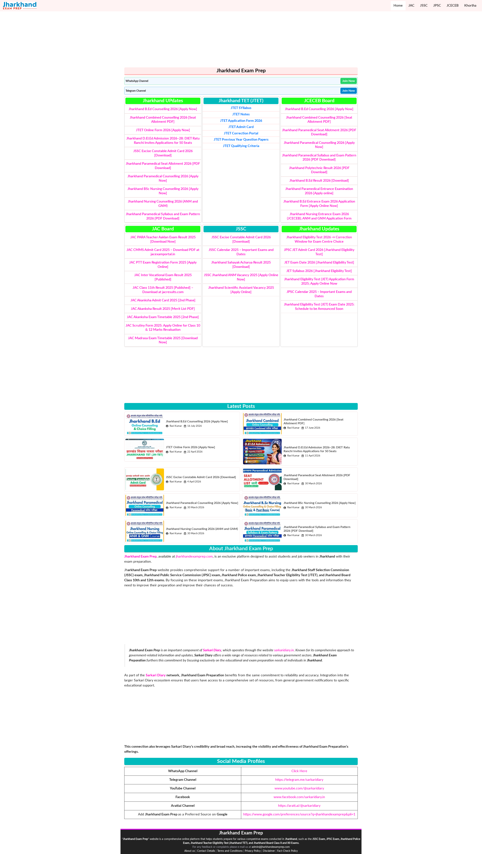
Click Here (299, 771)
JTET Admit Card (241, 127)
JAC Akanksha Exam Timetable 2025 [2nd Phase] (163, 317)
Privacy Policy (253, 851)
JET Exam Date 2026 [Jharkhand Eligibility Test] (319, 262)
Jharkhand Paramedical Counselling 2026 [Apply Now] (202, 502)
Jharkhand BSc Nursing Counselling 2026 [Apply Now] (320, 502)
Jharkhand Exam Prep (140, 556)
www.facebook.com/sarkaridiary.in (299, 797)
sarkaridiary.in (284, 650)
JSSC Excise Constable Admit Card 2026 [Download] (201, 477)
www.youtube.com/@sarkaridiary (299, 788)
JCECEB (453, 5)
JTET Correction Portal (241, 133)
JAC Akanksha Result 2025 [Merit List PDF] (163, 309)
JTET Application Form (237, 121)
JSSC (424, 5)
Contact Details (206, 851)
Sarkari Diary (156, 675)
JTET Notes (241, 114)
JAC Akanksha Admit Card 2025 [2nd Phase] (162, 300)
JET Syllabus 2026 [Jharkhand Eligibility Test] (319, 271)
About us (189, 851)
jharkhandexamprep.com (194, 556)
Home (398, 5)
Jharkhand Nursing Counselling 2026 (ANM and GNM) (202, 528)
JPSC (437, 5)
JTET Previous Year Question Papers (241, 139)
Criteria (241, 146)
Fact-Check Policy (287, 851)
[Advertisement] (237, 41)
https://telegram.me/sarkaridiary (299, 780)
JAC (411, 5)
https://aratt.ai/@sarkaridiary (299, 806)
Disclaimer (269, 851)
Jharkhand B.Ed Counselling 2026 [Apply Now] (163, 109)
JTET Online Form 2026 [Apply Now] (163, 130)
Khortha (470, 5)
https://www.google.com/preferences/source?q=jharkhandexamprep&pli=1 (299, 814)
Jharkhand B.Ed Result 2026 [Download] (319, 180)
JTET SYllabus (241, 108)
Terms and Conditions (230, 851)
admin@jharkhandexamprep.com (271, 847)
